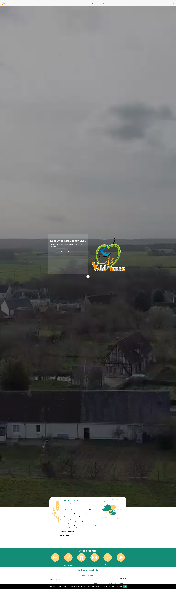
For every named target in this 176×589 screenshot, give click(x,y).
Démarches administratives (68, 564)
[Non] (174, 586)
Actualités (55, 564)
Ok (125, 586)
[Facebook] (174, 3)
